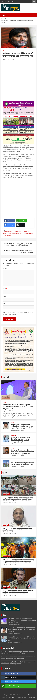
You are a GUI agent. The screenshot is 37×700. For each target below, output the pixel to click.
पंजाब (8, 493)
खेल (11, 461)
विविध (4, 615)
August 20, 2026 (7, 533)
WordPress (32, 697)
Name (5, 288)
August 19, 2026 (7, 564)
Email (5, 296)
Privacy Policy (27, 695)
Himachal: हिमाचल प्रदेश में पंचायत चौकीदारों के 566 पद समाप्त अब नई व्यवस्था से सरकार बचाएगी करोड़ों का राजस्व (22, 439)
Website (5, 304)
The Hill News (18, 695)
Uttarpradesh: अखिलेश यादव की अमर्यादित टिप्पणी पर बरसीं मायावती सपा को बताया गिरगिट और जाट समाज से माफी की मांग (22, 426)
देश (3, 50)
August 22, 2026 (7, 411)
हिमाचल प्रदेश (13, 435)
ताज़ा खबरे (5, 377)
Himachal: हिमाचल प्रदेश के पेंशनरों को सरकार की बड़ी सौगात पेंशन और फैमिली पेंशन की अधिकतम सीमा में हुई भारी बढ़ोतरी (22, 451)
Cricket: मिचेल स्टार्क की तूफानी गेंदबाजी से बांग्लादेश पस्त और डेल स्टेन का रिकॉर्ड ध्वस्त (22, 463)
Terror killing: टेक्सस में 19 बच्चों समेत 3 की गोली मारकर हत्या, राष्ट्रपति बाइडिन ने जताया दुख (18, 251)
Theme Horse (11, 697)
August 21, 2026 (7, 502)
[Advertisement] (18, 79)
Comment (6, 268)
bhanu (12, 59)
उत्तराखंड (4, 402)
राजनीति (12, 422)
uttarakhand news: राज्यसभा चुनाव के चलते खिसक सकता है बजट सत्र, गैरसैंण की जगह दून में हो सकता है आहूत (18, 244)
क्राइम (4, 472)
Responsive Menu (34, 1)
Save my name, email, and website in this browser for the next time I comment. (18, 313)
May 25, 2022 (6, 59)
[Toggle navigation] (3, 15)
